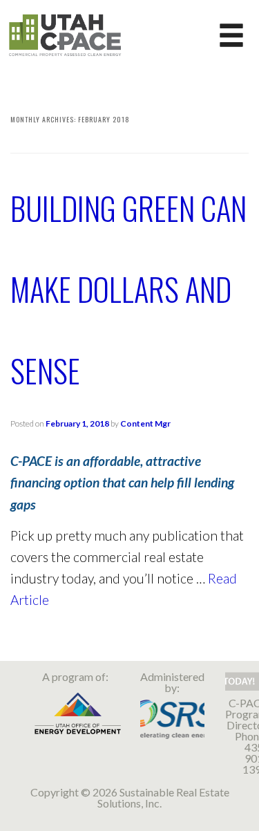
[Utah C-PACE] (65, 33)
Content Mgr (145, 423)
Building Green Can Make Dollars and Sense (128, 289)
